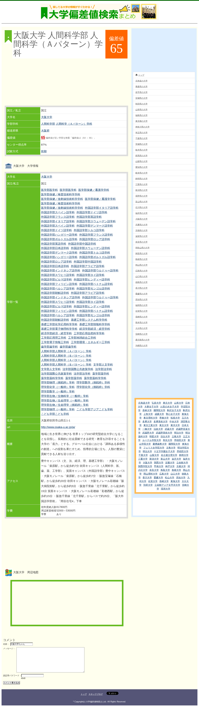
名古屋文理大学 (169, 455)
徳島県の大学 (141, 282)
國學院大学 (159, 410)
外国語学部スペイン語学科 (58, 212)
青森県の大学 (141, 86)
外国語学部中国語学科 (82, 243)
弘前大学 (156, 402)
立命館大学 (182, 462)
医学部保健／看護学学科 (93, 189)
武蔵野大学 (148, 432)
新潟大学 (154, 458)
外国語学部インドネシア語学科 (60, 270)
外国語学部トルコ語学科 (89, 230)
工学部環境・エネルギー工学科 (90, 342)
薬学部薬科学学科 (52, 378)
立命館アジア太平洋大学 (167, 485)
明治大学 (178, 432)
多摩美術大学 (161, 421)
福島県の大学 (141, 115)
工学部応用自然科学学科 (89, 333)
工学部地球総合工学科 (82, 337)
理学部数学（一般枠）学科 (58, 391)
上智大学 (148, 414)
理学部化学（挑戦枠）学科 (93, 387)
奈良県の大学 (141, 242)
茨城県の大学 (141, 144)
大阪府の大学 (141, 219)
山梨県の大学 (141, 161)
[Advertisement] (66, 82)
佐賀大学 (152, 481)
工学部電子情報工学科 (55, 342)
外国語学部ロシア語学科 (94, 239)
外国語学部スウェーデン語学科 (96, 221)
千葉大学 (143, 455)
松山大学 (169, 477)
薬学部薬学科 (100, 373)
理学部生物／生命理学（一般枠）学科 (65, 400)
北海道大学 (144, 402)
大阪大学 (46, 117)
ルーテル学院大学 (151, 440)
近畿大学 (170, 462)
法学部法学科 (103, 369)
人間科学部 (48, 123)
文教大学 (171, 447)
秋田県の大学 (141, 104)
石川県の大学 (141, 207)
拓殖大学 (175, 417)
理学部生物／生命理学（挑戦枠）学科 (65, 404)
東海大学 (175, 481)
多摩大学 (147, 421)
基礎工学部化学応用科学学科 (59, 324)
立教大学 (176, 436)
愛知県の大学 (141, 167)
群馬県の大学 (141, 155)
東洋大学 (175, 425)
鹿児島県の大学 (142, 340)
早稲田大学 (180, 440)
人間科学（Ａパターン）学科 (74, 123)
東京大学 (164, 425)
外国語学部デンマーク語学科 (94, 225)
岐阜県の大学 (141, 173)
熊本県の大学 (141, 322)
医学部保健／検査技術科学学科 (60, 194)
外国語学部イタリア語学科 (101, 207)
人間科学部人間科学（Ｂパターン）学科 (66, 355)
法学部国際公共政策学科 (77, 369)
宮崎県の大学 (141, 334)
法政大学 (158, 429)
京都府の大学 (141, 230)
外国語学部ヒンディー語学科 (92, 279)
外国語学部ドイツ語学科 (91, 212)
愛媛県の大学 (141, 294)
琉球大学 (165, 488)
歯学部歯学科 (49, 346)
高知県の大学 (141, 299)
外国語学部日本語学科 (55, 248)
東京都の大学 (141, 121)
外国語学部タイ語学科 (90, 275)
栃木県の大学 (141, 150)
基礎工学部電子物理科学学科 (59, 328)
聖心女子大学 (173, 414)
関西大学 (158, 462)
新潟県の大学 (141, 190)
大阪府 (45, 130)
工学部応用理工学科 (53, 337)
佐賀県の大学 (141, 311)
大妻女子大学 (151, 406)
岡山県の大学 (141, 265)
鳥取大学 (165, 470)
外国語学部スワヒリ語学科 (58, 275)
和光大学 (167, 440)
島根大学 (176, 470)
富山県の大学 (141, 202)
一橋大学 (147, 429)
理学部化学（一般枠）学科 (58, 387)
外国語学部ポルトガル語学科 (59, 239)
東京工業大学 (150, 425)
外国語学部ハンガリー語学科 (59, 234)
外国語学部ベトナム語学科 (96, 284)
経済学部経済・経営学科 (94, 328)
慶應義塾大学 (160, 444)
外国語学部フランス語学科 (58, 216)
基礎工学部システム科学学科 (89, 319)
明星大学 (154, 436)
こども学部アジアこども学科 (94, 409)
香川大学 (147, 477)
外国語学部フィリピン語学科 (59, 284)
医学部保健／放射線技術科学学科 (62, 199)
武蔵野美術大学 (164, 432)
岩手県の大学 (141, 92)
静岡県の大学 (141, 178)
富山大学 (165, 458)
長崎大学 (164, 481)
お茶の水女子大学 (169, 406)
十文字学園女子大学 (164, 451)
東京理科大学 (150, 417)
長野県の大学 (141, 196)
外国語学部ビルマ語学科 (56, 279)
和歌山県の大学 (142, 248)
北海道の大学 (141, 81)
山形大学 (178, 402)
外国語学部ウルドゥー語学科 (100, 270)
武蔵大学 (169, 429)
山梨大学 (154, 455)
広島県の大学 (141, 271)
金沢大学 (176, 458)
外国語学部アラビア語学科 (87, 266)
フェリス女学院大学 (153, 447)
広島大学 (164, 473)
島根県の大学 (141, 259)
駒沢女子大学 (174, 410)
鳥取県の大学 (141, 253)
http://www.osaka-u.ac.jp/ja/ (58, 427)
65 (43, 137)
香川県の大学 (141, 288)
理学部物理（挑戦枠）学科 (58, 382)
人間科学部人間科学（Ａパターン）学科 (66, 351)
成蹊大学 (159, 414)
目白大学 (165, 436)
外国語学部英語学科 (89, 216)
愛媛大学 (158, 477)
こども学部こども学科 (55, 413)
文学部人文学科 (103, 364)
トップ (141, 75)
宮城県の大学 (141, 98)
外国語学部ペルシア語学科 (58, 288)
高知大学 (180, 477)
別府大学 (148, 485)
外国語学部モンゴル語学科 (93, 288)
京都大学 (181, 466)
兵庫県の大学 (141, 225)
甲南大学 (158, 466)
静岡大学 (183, 455)
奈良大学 (154, 470)
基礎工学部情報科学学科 (94, 324)
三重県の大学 (141, 184)
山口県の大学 (141, 276)
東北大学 (167, 402)
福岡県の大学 (141, 305)
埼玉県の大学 (141, 132)
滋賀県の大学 (141, 236)
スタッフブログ (96, 694)
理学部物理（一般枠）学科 (58, 409)
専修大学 (164, 417)
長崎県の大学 (141, 317)
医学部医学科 (49, 189)
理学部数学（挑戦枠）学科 (93, 382)
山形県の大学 (141, 109)
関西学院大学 (145, 466)
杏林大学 (147, 410)
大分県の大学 (141, 328)
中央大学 (174, 421)
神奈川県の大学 (142, 127)
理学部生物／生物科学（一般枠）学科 (65, 396)
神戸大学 (170, 466)
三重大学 (143, 458)
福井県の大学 (141, 213)
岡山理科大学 (150, 473)
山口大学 (175, 473)
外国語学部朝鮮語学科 (55, 292)
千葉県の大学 (141, 138)
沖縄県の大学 (141, 345)
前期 (44, 151)
